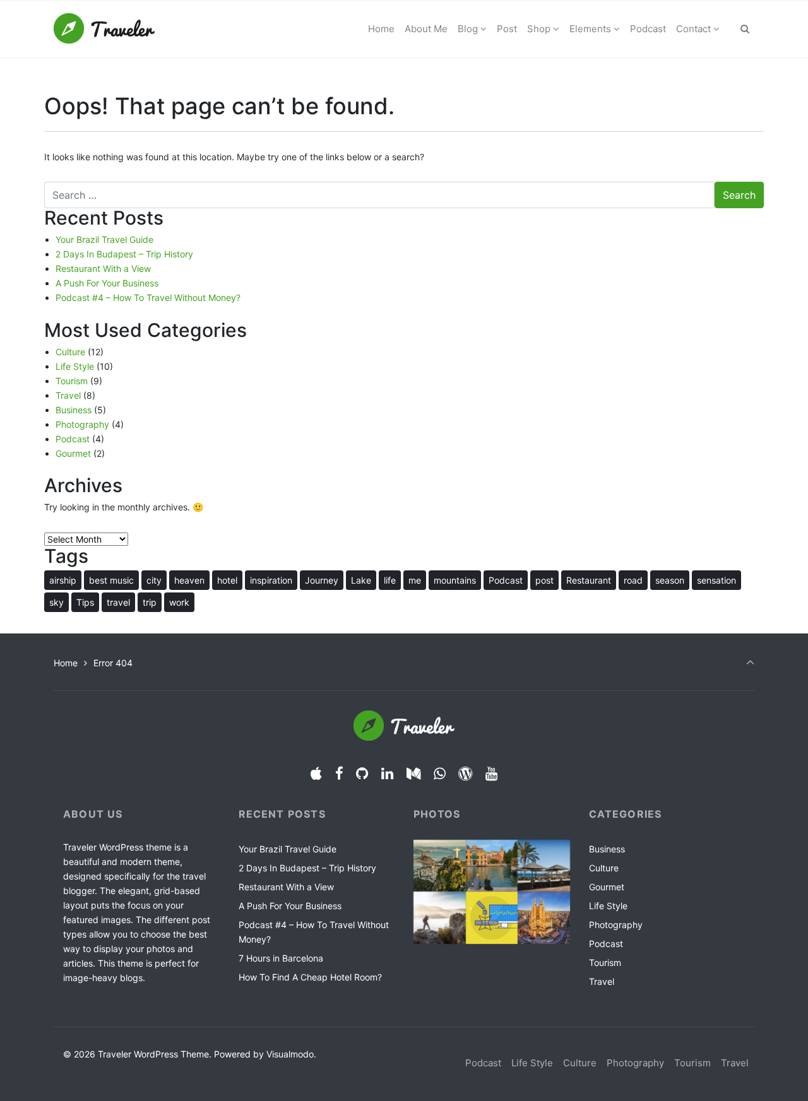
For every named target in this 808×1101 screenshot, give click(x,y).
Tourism (72, 380)
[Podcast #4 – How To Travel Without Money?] (492, 917)
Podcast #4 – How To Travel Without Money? (148, 297)
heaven (189, 580)
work (179, 602)
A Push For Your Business (107, 283)
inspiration (271, 580)
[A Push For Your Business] (439, 917)
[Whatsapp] (439, 773)
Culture (70, 351)
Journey (321, 580)
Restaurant (588, 580)
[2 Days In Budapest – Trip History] (492, 866)
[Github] (362, 773)
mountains (455, 580)
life (390, 580)
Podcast (73, 438)
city (154, 580)
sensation (716, 580)
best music (111, 580)
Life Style (75, 366)
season (669, 580)
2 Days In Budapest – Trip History (124, 254)
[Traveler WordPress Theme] (104, 29)
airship (62, 580)
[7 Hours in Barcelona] (543, 917)
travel (118, 602)
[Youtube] (491, 773)
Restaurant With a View (103, 268)
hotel (227, 580)
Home (66, 662)
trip (150, 602)
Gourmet (73, 453)
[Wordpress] (465, 773)
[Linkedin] (387, 773)
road (633, 580)
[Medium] (413, 773)
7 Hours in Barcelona (281, 958)
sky (56, 602)
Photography (82, 424)
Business (74, 409)
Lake (361, 580)
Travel (68, 395)
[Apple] (316, 773)
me (414, 580)
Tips (85, 602)
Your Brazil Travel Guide (104, 239)
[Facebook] (339, 773)
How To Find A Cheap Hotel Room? (310, 977)
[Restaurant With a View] (543, 866)
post (544, 580)
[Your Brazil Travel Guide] (439, 866)
